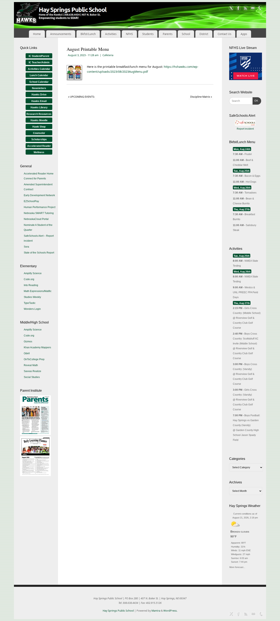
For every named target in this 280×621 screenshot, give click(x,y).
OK (255, 100)
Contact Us (224, 34)
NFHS (129, 34)
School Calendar (39, 81)
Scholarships (39, 139)
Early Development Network (39, 195)
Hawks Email (39, 101)
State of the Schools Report (39, 252)
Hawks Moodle (39, 120)
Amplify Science (33, 273)
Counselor (39, 133)
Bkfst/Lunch (88, 34)
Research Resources (38, 114)
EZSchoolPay (31, 201)
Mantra (155, 610)
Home (37, 34)
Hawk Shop (39, 126)
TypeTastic (29, 303)
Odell (27, 353)
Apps (244, 34)
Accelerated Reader (39, 146)
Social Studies (32, 377)
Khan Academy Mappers (37, 347)
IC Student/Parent (39, 56)
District (203, 34)
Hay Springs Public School (118, 610)
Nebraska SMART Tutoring (39, 213)
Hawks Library (39, 107)
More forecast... (237, 566)
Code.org (29, 279)
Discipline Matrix (201, 96)
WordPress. (170, 610)
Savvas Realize (32, 371)
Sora (26, 246)
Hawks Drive (39, 94)
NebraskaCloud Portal (36, 219)
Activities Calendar (39, 69)
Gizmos (28, 341)
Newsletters (39, 88)
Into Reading (31, 285)
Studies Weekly (32, 297)
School (186, 34)
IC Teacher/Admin (39, 62)
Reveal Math (31, 365)
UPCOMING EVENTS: (81, 96)
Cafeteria (107, 55)
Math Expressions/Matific (37, 291)
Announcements (60, 34)
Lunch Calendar (39, 75)
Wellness (39, 152)
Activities (110, 34)
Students (148, 34)
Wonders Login (32, 309)
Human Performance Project (39, 207)
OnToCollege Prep (34, 359)
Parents (167, 34)
